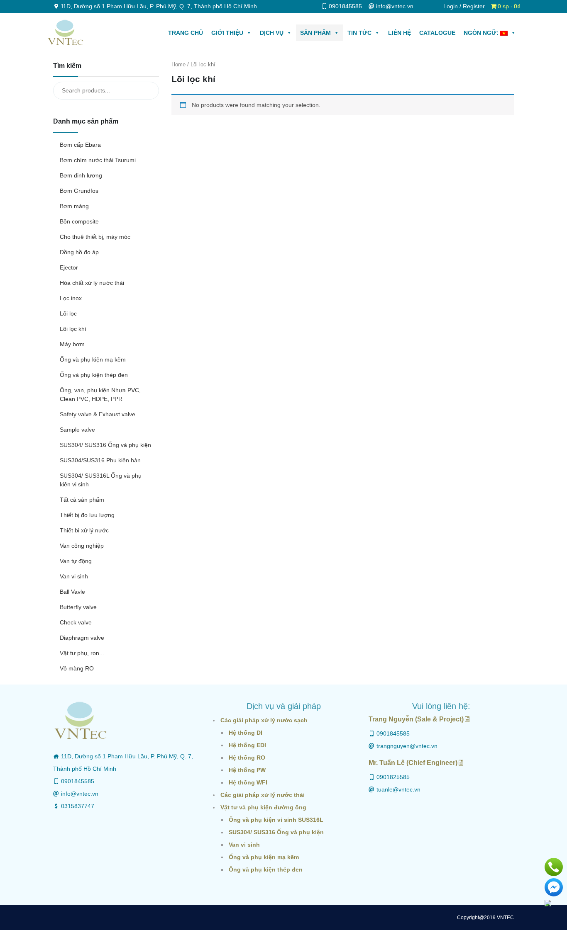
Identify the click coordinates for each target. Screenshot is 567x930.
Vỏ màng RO (77, 668)
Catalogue (437, 32)
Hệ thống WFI (248, 782)
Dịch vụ (272, 32)
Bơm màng (74, 206)
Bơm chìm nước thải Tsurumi (98, 160)
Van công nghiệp (82, 545)
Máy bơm (72, 344)
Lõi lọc (68, 313)
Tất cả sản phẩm (82, 499)
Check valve (76, 622)
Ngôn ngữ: (482, 32)
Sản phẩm (315, 32)
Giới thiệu (227, 32)
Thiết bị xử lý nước (84, 530)
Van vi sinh (74, 576)
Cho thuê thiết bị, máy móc (95, 236)
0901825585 (393, 777)
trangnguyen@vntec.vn (406, 746)
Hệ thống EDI (247, 745)
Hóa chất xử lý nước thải (92, 282)
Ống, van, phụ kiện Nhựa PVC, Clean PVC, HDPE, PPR (100, 394)
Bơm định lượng (81, 175)
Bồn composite (79, 221)
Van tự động (76, 561)
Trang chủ (185, 32)
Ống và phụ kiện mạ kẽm (93, 359)
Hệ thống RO (247, 757)
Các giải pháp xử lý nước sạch (264, 720)
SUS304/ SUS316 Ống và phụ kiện (105, 445)
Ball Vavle (72, 591)
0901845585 (77, 781)
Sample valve (77, 429)
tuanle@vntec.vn (398, 789)
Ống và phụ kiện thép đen (94, 375)
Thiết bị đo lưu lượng (87, 515)
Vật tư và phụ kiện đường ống (263, 807)
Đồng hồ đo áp (79, 252)
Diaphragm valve (82, 637)
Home (178, 64)
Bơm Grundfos (79, 190)
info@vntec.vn (79, 793)
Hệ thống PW (247, 770)
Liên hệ (399, 32)
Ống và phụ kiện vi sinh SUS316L (276, 819)
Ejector (69, 267)
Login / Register (464, 6)
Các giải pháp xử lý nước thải (262, 795)
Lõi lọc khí (73, 328)
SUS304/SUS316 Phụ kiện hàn (100, 460)
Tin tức (359, 32)
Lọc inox (71, 298)
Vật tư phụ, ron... (82, 653)
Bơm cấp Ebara (80, 144)
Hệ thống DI (245, 732)
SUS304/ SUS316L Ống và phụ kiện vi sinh (101, 480)
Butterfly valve (78, 607)
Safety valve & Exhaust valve (97, 414)
